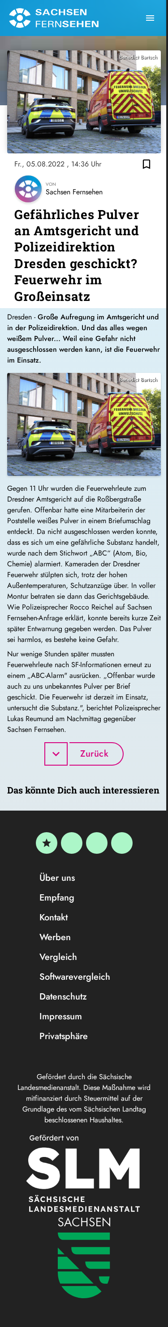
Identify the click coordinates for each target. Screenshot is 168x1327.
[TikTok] (122, 843)
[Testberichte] (46, 843)
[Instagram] (97, 843)
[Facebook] (71, 843)
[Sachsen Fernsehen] (54, 18)
